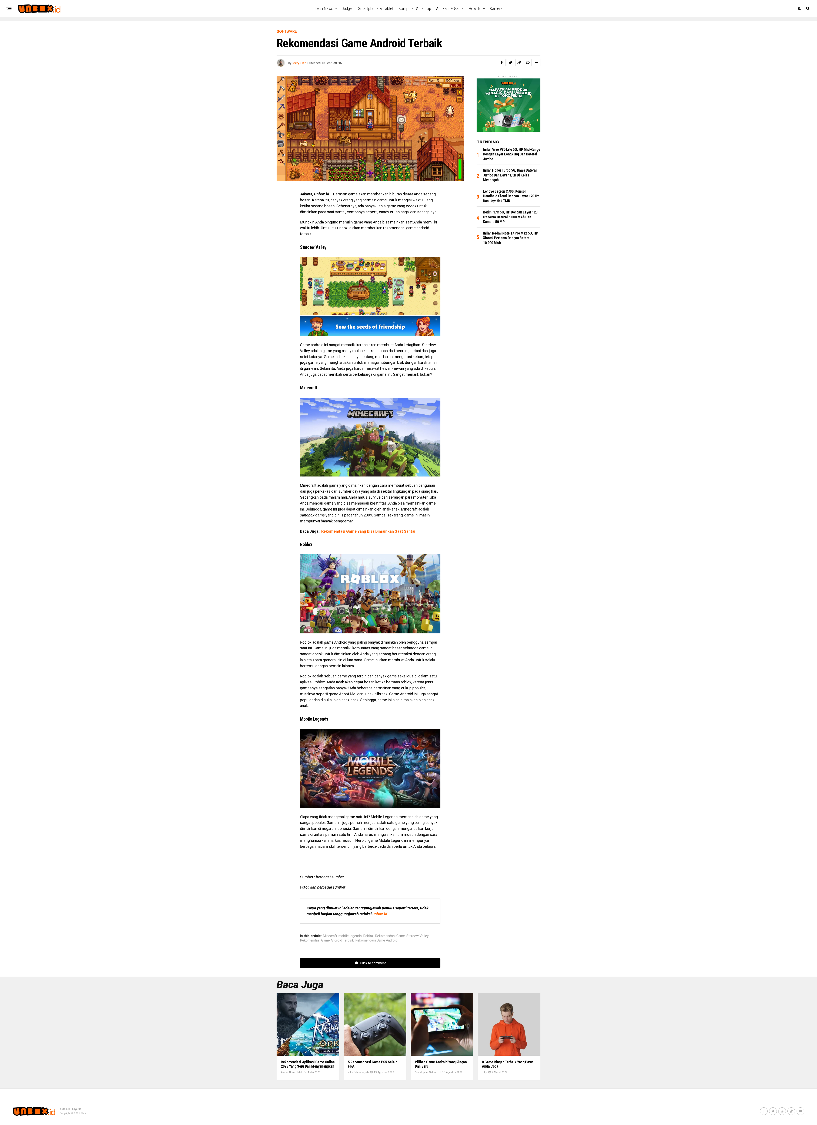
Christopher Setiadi (426, 1072)
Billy (484, 1072)
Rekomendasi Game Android (376, 940)
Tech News (324, 8)
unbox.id (380, 914)
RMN (83, 1113)
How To (474, 8)
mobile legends (350, 936)
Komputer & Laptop (415, 8)
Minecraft (330, 936)
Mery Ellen (299, 63)
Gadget (347, 8)
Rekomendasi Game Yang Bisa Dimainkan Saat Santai (368, 531)
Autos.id (65, 1109)
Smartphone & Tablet (375, 8)
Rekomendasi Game (390, 936)
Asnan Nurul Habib (291, 1072)
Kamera (496, 8)
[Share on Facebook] (502, 62)
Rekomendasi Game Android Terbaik (327, 940)
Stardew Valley (417, 936)
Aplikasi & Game (449, 8)
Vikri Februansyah (358, 1072)
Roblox (368, 936)
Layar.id (76, 1109)
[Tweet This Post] (510, 62)
